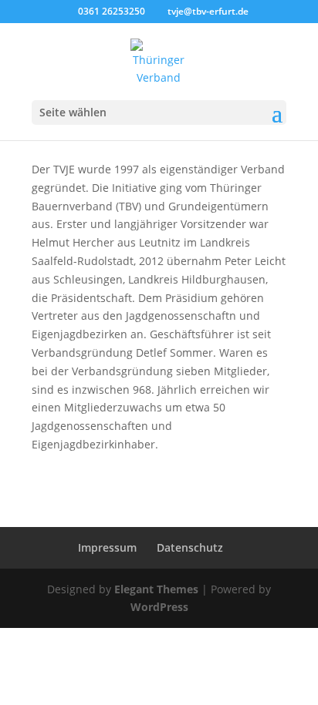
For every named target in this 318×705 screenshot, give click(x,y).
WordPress (159, 606)
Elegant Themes (156, 589)
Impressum (107, 547)
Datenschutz (190, 547)
